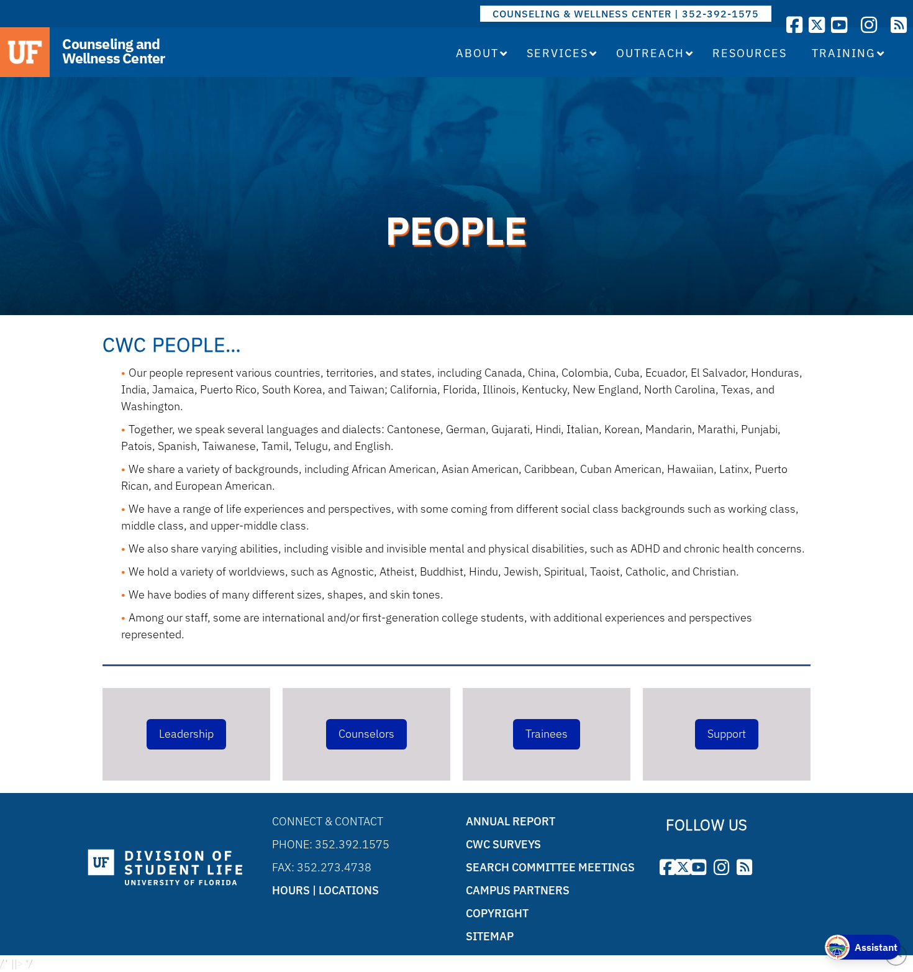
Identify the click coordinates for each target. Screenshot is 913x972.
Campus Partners (518, 890)
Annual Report (510, 821)
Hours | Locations (325, 890)
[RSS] (899, 25)
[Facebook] (794, 25)
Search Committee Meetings (550, 867)
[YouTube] (839, 25)
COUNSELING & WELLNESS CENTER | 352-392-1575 (626, 13)
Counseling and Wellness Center (113, 51)
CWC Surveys (503, 844)
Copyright (497, 913)
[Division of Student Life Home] (165, 868)
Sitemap (490, 936)
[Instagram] (868, 24)
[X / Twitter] (817, 25)
